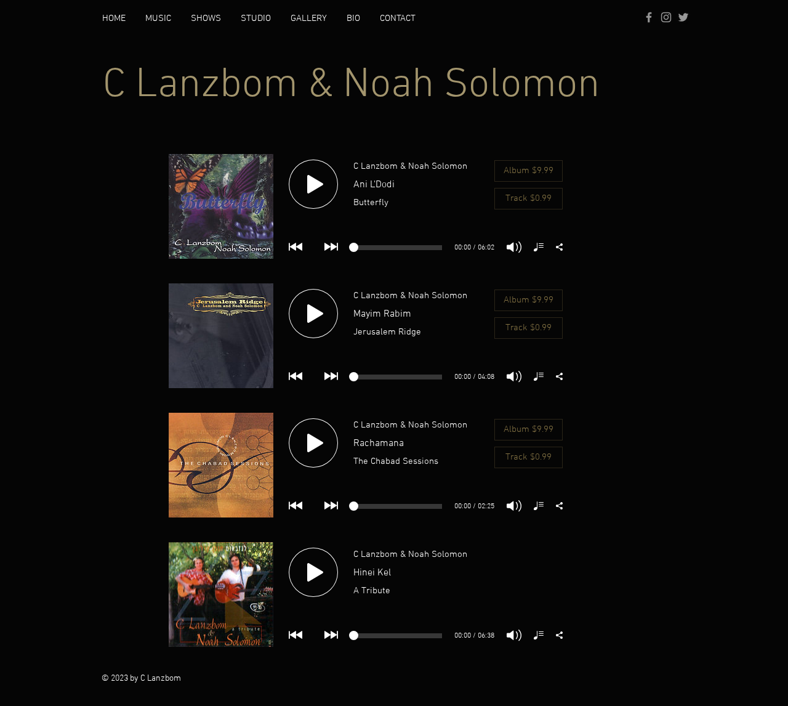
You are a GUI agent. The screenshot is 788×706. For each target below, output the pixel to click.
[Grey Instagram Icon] (666, 17)
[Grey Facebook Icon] (649, 17)
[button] (158, 18)
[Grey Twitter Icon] (683, 17)
